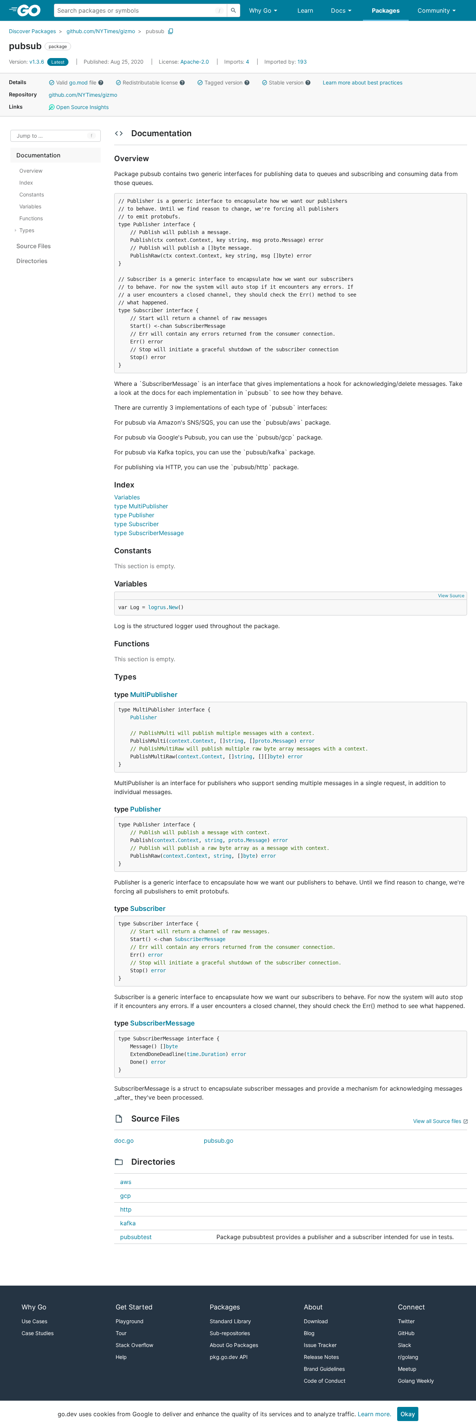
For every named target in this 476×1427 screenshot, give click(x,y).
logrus (157, 607)
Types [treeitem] (26, 230)
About (313, 1307)
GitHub (406, 1333)
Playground (130, 1321)
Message (283, 741)
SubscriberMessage (200, 939)
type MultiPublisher (141, 506)
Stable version (286, 82)
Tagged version (223, 82)
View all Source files (437, 1121)
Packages (386, 10)
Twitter (406, 1321)
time (193, 1054)
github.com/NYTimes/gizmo (101, 31)
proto (262, 741)
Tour (121, 1333)
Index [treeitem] (26, 182)
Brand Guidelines (324, 1369)
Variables (127, 497)
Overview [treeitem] (30, 170)
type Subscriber (136, 524)
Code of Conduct (324, 1381)
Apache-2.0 (194, 61)
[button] (52, 83)
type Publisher (134, 515)
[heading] (31, 10)
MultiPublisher (153, 694)
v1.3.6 (27, 61)
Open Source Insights (82, 107)
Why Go (260, 10)
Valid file (76, 82)
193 (285, 61)
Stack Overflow (134, 1345)
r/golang (408, 1357)
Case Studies (38, 1333)
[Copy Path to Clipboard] (170, 31)
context (179, 741)
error (307, 741)
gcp (125, 1195)
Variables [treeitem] (30, 206)
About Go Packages (234, 1345)
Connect (411, 1307)
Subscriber (147, 908)
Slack (404, 1345)
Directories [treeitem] (32, 261)
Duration (213, 1054)
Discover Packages (32, 31)
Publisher (143, 717)
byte (276, 756)
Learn (305, 10)
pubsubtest (136, 1237)
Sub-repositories (230, 1333)
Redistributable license (150, 82)
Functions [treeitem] (31, 218)
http (126, 1209)
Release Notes (321, 1357)
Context (203, 741)
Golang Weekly (416, 1381)
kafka (128, 1223)
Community (434, 10)
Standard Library (230, 1321)
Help (121, 1357)
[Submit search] (233, 10)
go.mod (78, 82)
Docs (338, 10)
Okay (408, 1414)
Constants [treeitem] (31, 194)
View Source (451, 595)
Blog (309, 1333)
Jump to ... (30, 136)
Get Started (134, 1307)
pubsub (155, 31)
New (173, 607)
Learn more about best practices (362, 82)
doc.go (124, 1140)
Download (316, 1321)
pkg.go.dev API (229, 1357)
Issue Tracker (320, 1345)
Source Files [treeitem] (33, 246)
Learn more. (374, 1414)
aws (125, 1182)
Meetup (407, 1369)
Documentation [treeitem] (38, 155)
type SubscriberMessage (149, 533)
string (234, 741)
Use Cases (34, 1321)
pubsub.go (219, 1140)
